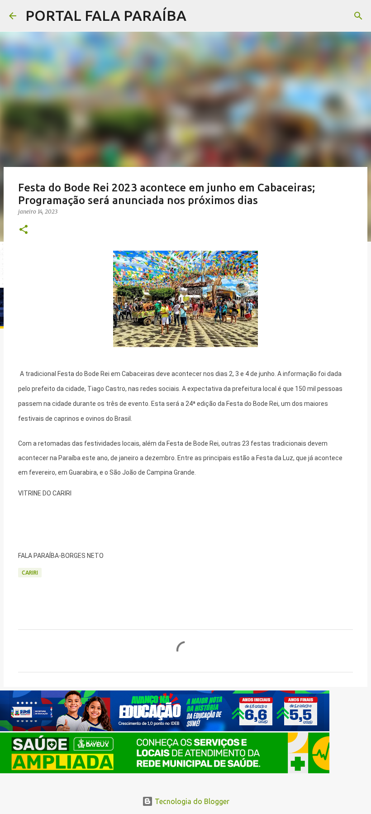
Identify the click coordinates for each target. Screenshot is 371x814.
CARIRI (30, 573)
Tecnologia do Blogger (191, 801)
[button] (23, 230)
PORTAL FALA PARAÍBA (105, 15)
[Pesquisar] (199, 16)
